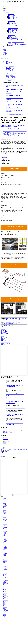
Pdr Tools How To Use (5, 343)
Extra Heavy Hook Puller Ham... (14, 101)
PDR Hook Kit (11, 15)
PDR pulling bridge (12, 19)
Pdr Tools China (4, 340)
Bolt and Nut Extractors (13, 28)
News (4, 47)
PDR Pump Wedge (12, 23)
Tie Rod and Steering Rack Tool (15, 39)
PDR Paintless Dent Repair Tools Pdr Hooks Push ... (14, 423)
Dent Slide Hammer (12, 17)
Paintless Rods (4, 329)
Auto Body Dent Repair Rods (7, 325)
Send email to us (4, 157)
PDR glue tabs (11, 18)
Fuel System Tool (12, 36)
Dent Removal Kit (4, 328)
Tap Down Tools (11, 21)
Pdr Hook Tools (4, 335)
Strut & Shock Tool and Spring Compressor (17, 44)
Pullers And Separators (13, 40)
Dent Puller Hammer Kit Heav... (14, 114)
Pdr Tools (2, 339)
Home (4, 10)
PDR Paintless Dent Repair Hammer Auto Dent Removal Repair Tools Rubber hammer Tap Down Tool (14, 323)
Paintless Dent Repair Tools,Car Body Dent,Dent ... (14, 415)
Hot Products (21, 447)
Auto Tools (8, 24)
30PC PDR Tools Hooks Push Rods (15, 408)
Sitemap (2, 448)
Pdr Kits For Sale (4, 337)
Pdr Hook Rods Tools (5, 333)
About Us (5, 46)
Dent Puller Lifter (12, 16)
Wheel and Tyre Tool (12, 43)
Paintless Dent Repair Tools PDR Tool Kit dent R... (14, 402)
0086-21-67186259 (7, 3)
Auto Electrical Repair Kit (13, 37)
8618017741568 (4, 454)
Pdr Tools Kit (3, 344)
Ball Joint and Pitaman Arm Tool (15, 26)
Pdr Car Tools (3, 330)
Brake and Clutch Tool (13, 29)
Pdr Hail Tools (4, 332)
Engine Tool (10, 31)
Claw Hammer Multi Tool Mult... (14, 108)
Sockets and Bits (11, 35)
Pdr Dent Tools (4, 331)
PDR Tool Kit (11, 14)
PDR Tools (8, 12)
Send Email (3, 452)
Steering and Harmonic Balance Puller (16, 42)
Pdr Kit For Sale (4, 338)
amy (1, 455)
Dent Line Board (11, 22)
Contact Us (5, 50)
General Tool (11, 45)
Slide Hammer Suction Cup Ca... (14, 95)
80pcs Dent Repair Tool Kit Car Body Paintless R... (14, 385)
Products (5, 11)
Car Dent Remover (4, 326)
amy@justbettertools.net (8, 2)
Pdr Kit (2, 336)
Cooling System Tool (12, 32)
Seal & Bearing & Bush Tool (14, 38)
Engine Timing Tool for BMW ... (14, 89)
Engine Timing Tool (12, 30)
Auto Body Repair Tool (13, 25)
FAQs (4, 49)
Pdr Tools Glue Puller (5, 342)
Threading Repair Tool (13, 33)
